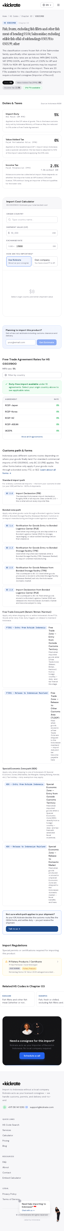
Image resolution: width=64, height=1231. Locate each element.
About (5, 1167)
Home (4, 16)
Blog (4, 1146)
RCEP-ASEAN (11, 424)
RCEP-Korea (11, 411)
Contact (6, 1172)
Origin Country (14, 214)
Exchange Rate (14, 240)
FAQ (4, 1162)
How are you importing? (19, 254)
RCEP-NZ (9, 418)
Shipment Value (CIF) (17, 227)
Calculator (7, 1135)
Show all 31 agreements (32, 436)
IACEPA (8, 430)
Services (6, 1130)
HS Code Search (10, 1124)
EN (47, 5)
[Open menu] (58, 5)
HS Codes (14, 16)
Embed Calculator (11, 1177)
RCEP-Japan (11, 405)
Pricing (5, 1140)
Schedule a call (32, 1055)
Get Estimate (46, 342)
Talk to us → (14, 929)
